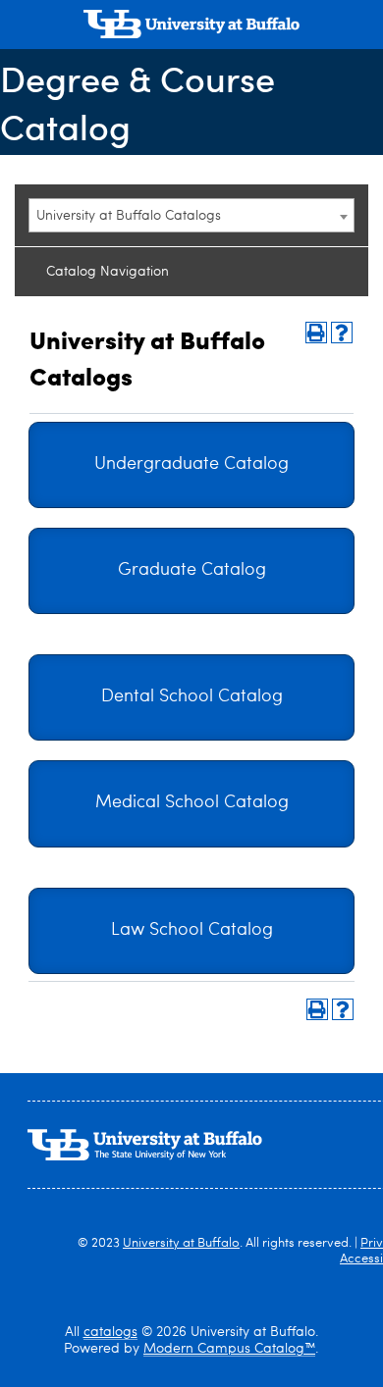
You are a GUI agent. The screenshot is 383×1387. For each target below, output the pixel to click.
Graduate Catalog (192, 570)
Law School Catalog (192, 930)
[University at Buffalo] (191, 26)
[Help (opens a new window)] (342, 332)
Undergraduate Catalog (191, 464)
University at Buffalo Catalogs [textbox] (128, 216)
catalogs (110, 1332)
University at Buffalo (181, 1243)
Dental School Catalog (192, 697)
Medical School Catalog (192, 803)
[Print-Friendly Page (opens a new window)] (316, 332)
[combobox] (191, 215)
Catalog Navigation (107, 272)
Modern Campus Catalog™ (229, 1349)
